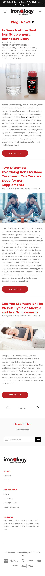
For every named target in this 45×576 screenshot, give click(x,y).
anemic (12, 48)
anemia (5, 48)
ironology (31, 53)
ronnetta (30, 56)
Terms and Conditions (11, 507)
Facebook (7, 475)
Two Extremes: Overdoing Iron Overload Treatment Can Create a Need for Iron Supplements (22, 176)
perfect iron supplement (13, 56)
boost (4, 50)
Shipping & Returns (10, 503)
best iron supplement (26, 48)
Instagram (7, 480)
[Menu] (40, 11)
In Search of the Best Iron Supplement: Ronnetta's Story (19, 34)
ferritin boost (24, 50)
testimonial (16, 58)
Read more (14, 153)
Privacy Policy (9, 498)
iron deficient (18, 53)
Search (6, 494)
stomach (6, 58)
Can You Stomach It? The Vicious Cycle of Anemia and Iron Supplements (22, 308)
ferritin (12, 50)
